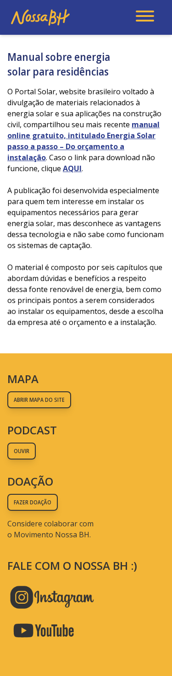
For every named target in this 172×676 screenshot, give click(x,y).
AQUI (72, 168)
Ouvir (21, 451)
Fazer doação (32, 502)
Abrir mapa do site (39, 400)
